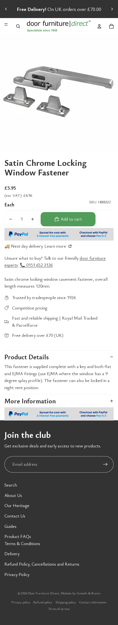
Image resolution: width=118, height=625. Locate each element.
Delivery (11, 554)
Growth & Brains (88, 593)
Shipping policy (65, 602)
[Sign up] (105, 464)
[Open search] (18, 26)
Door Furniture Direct (43, 593)
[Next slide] (112, 9)
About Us (13, 495)
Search (10, 485)
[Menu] (6, 24)
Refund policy (42, 602)
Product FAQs (17, 536)
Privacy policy (21, 602)
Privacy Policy (16, 574)
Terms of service (59, 608)
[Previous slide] (6, 9)
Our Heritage (16, 505)
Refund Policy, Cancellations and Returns (41, 564)
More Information (30, 401)
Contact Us (14, 516)
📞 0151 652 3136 (36, 265)
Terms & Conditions (22, 543)
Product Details (26, 356)
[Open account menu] (99, 26)
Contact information (92, 602)
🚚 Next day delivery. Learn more (35, 246)
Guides (10, 526)
